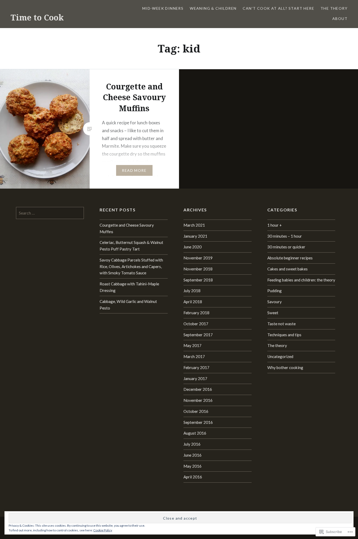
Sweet (272, 312)
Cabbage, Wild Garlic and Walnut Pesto (128, 304)
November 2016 (198, 400)
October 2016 (195, 411)
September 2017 (198, 334)
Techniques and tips (284, 334)
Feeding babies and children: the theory (301, 279)
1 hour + (274, 225)
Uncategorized (280, 356)
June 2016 (192, 455)
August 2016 (194, 433)
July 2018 (191, 290)
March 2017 (194, 356)
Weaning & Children (213, 8)
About (340, 18)
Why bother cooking (285, 367)
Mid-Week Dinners (162, 8)
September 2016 (198, 422)
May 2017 (192, 345)
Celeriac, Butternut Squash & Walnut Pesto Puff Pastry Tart (131, 245)
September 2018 (198, 279)
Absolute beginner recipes (290, 257)
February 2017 (196, 367)
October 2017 (195, 323)
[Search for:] (50, 213)
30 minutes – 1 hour (284, 236)
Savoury (274, 301)
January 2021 (195, 236)
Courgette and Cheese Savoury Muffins (127, 228)
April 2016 (192, 476)
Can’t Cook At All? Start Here (278, 8)
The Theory (334, 8)
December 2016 (197, 389)
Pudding (274, 290)
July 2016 (191, 444)
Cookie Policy (102, 530)
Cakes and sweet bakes (287, 268)
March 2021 (194, 225)
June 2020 (192, 246)
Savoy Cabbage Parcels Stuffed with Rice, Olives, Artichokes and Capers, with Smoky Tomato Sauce (131, 266)
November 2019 (198, 257)
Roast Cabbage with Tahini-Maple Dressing (129, 287)
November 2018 (198, 268)
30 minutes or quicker (286, 246)
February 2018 (196, 312)
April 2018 (192, 301)
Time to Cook (37, 17)
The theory (277, 345)
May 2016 (192, 466)
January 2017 (195, 378)
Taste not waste (281, 323)
